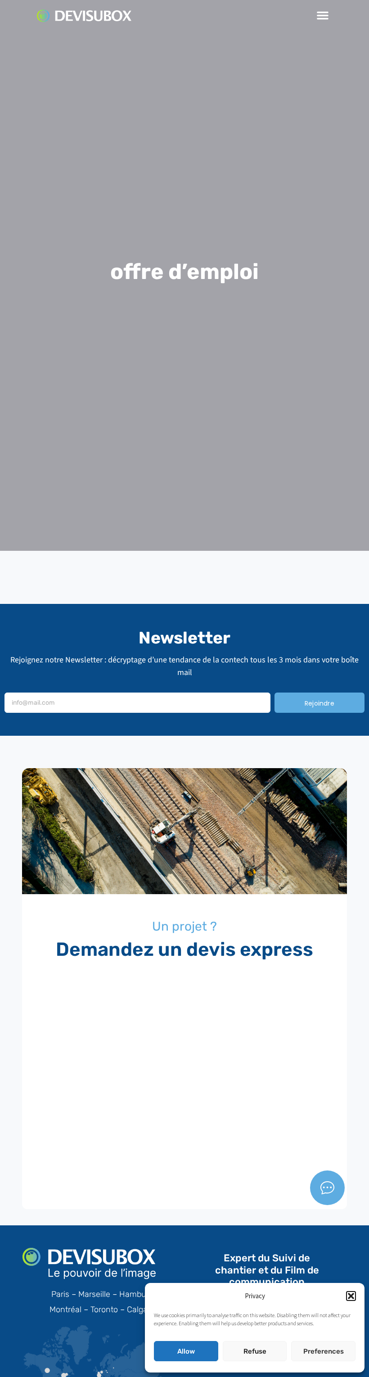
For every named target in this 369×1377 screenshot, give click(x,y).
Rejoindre (319, 703)
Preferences (323, 1351)
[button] (351, 1296)
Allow (186, 1351)
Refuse (254, 1351)
